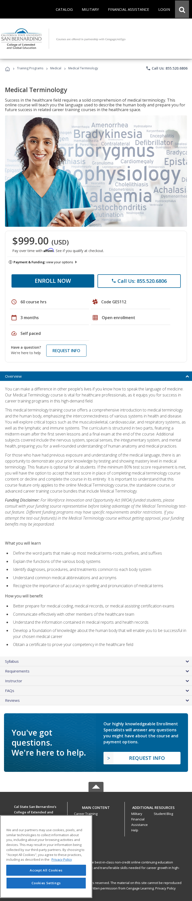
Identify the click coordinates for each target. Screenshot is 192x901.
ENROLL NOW (53, 280)
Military (136, 813)
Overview (13, 376)
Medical (55, 68)
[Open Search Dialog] (182, 9)
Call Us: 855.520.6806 (167, 68)
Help (134, 830)
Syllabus (12, 661)
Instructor (13, 680)
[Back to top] (96, 806)
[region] (46, 856)
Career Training (86, 813)
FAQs (9, 690)
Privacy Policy (165, 888)
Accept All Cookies (46, 870)
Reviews (12, 700)
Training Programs (30, 68)
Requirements (17, 670)
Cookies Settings (46, 883)
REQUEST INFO (66, 350)
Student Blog (163, 813)
